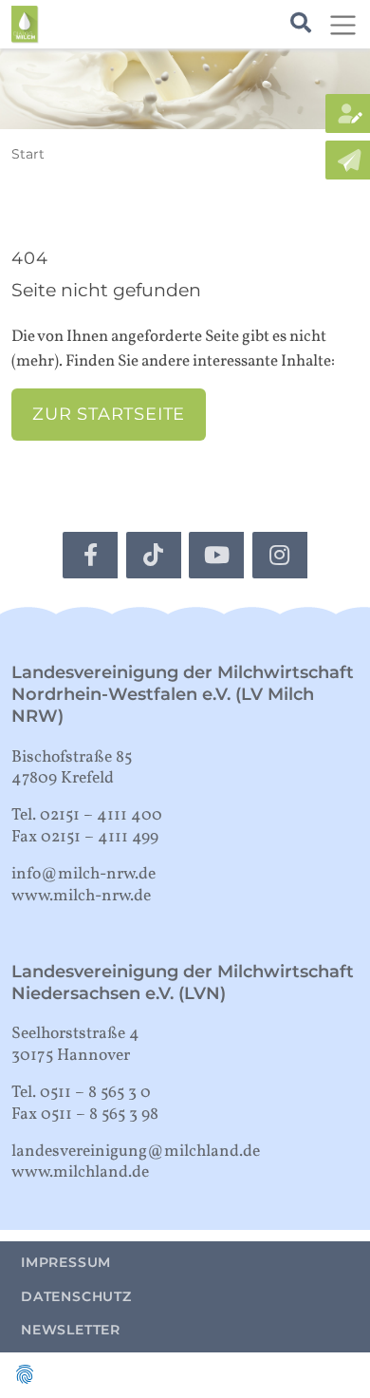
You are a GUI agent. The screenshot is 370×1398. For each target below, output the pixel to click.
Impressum (66, 1262)
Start (28, 153)
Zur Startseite (108, 414)
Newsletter (70, 1329)
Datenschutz (76, 1296)
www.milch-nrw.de (81, 896)
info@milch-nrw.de (83, 874)
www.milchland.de (80, 1172)
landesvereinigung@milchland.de (135, 1151)
